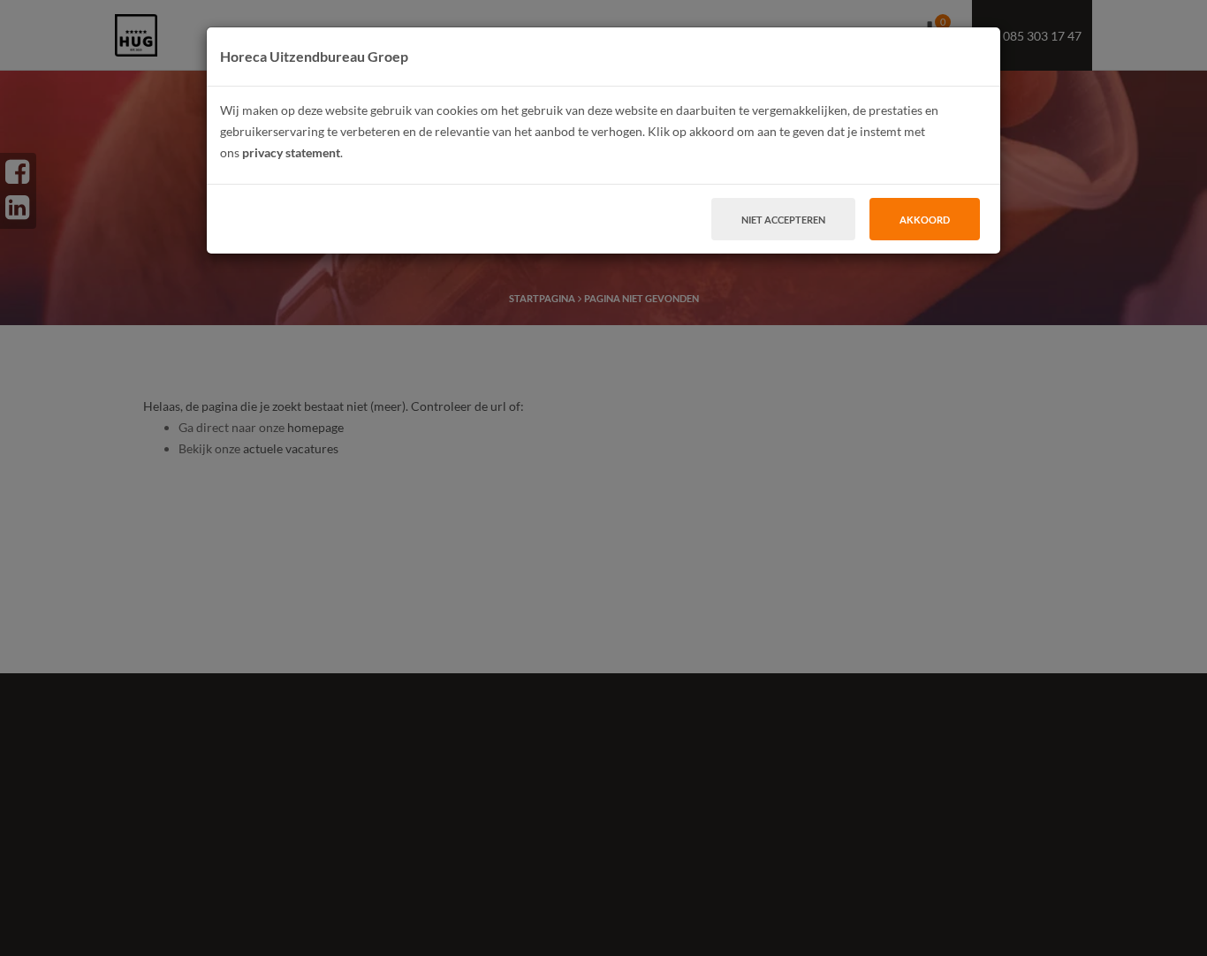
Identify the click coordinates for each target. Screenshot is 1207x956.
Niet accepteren (783, 219)
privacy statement (291, 152)
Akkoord (925, 219)
